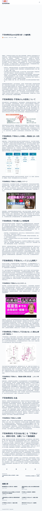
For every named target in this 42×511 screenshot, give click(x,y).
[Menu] (39, 2)
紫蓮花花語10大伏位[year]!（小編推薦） (29, 502)
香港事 (15, 37)
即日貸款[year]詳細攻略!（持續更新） (29, 492)
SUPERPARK (6, 3)
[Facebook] (7, 469)
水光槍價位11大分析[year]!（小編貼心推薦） (30, 497)
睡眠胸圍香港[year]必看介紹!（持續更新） (10, 486)
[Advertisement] (21, 17)
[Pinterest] (25, 469)
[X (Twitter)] (16, 469)
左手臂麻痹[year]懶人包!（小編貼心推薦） (10, 502)
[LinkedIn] (35, 469)
